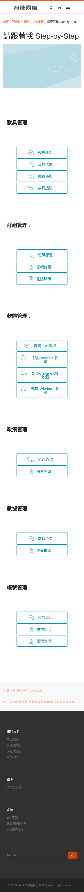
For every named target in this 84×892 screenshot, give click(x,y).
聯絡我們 (12, 757)
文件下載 (12, 817)
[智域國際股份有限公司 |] (26, 7)
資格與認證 (14, 745)
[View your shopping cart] (59, 7)
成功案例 (12, 739)
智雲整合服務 (20, 22)
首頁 (6, 22)
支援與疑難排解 (17, 823)
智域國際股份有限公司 (33, 885)
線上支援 (38, 22)
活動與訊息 (14, 751)
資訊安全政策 (15, 787)
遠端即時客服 (15, 829)
